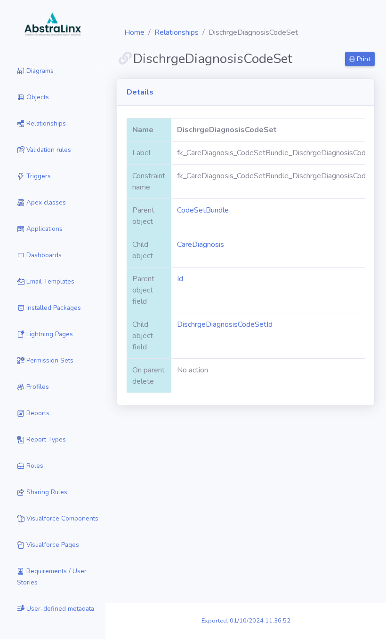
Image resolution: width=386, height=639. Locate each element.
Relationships (176, 32)
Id (180, 279)
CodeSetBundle (203, 210)
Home (134, 32)
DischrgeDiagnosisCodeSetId (225, 324)
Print (362, 59)
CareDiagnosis (200, 244)
